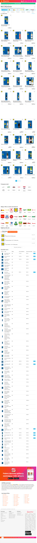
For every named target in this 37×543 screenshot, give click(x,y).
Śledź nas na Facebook (12, 514)
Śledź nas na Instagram (12, 515)
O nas (1, 519)
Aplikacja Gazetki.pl (3, 518)
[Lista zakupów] (33, 1)
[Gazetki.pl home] (6, 1)
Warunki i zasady (29, 537)
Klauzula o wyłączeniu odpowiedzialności (20, 537)
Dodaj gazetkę (3, 520)
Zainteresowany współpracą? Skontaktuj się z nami (20, 513)
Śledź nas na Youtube (12, 516)
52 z (4, 13)
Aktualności (2, 521)
